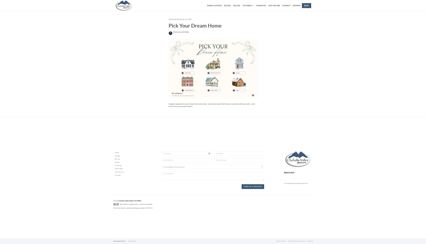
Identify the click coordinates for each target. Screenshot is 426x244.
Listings (117, 156)
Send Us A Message (253, 186)
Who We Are (274, 6)
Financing (261, 6)
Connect (286, 6)
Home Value (119, 169)
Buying (227, 6)
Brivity (123, 241)
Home (117, 152)
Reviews (297, 6)
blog (306, 6)
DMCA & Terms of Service (296, 241)
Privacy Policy (281, 241)
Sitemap (310, 241)
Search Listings (214, 6)
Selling (236, 6)
